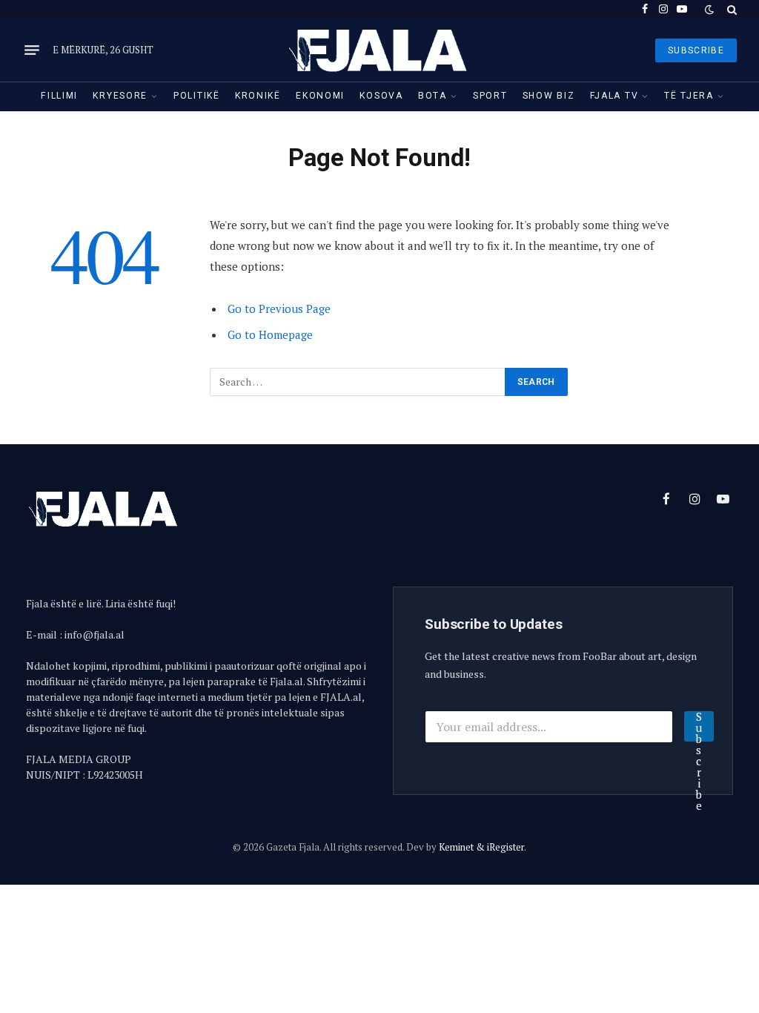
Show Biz (549, 95)
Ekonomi (320, 95)
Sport (490, 95)
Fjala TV (614, 95)
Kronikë (258, 95)
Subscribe (699, 726)
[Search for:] (358, 382)
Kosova (380, 95)
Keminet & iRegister (481, 847)
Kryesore (120, 95)
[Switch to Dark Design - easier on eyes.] (709, 9)
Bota (432, 95)
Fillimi (59, 95)
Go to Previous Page (279, 308)
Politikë (196, 95)
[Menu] (31, 50)
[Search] (730, 9)
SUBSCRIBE (696, 50)
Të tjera (689, 95)
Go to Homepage (270, 334)
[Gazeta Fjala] (379, 50)
